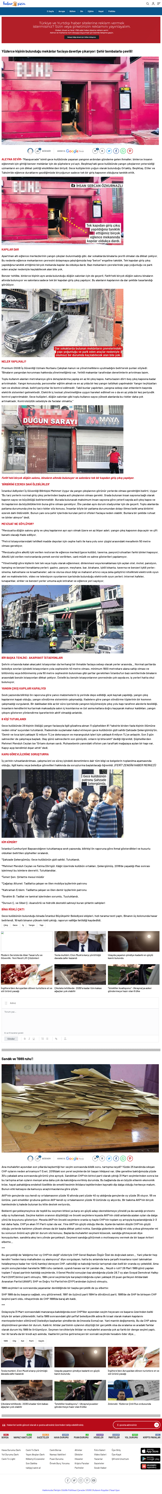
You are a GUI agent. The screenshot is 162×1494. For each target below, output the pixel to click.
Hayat (101, 11)
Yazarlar (98, 1458)
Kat (22, 1341)
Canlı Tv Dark (32, 1450)
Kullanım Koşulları (101, 1490)
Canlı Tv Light (8, 1458)
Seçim (41, 1341)
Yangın (32, 925)
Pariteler (114, 1436)
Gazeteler (43, 1436)
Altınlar (78, 1450)
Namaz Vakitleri (23, 1436)
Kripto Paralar (151, 1436)
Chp (14, 1341)
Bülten (72, 11)
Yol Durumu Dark (10, 1454)
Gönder (11, 1038)
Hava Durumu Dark (11, 1450)
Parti (31, 1341)
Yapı (41, 925)
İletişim (57, 1490)
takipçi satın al (33, 1467)
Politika (111, 11)
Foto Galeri (99, 1450)
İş (23, 925)
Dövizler (79, 1454)
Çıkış (6, 925)
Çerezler (81, 1490)
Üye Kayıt (116, 1454)
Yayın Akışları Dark (35, 1454)
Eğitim (91, 11)
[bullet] (47, 1039)
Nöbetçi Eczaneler (35, 1458)
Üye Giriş (116, 1450)
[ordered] (42, 1039)
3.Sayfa (50, 11)
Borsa (5, 1436)
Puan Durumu (81, 1436)
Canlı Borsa (55, 1450)
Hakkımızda (47, 1490)
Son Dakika (31, 1463)
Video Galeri (100, 1454)
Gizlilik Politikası (69, 1490)
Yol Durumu (131, 1436)
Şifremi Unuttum (120, 1458)
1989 (6, 1341)
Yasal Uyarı (115, 1490)
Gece (15, 925)
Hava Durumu (61, 1436)
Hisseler (98, 1436)
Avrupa (62, 11)
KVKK (89, 1490)
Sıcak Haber (100, 1467)
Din (81, 11)
